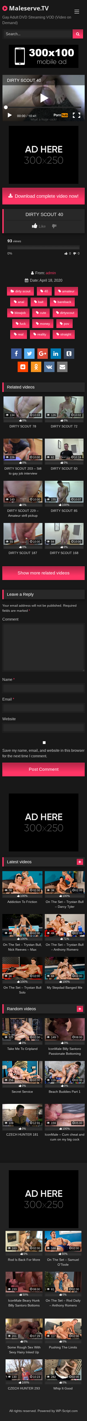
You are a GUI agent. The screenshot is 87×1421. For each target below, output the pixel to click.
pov (66, 323)
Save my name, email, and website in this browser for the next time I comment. (43, 753)
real (20, 334)
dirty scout (22, 291)
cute (43, 313)
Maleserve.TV (28, 8)
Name (8, 680)
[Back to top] (73, 1407)
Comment (10, 619)
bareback (64, 302)
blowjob (20, 313)
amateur (68, 291)
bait (40, 302)
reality (41, 334)
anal (21, 302)
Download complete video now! (46, 196)
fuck (23, 323)
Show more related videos (44, 572)
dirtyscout (67, 313)
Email (8, 699)
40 (46, 291)
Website (9, 719)
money (45, 323)
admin (51, 273)
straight (65, 334)
